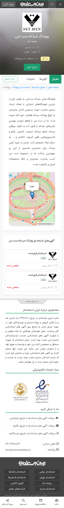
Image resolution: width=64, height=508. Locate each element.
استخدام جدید (47, 489)
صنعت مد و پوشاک (23, 58)
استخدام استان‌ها (17, 477)
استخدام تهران (47, 477)
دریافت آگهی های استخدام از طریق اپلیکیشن (33, 418)
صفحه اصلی (53, 87)
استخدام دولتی (47, 472)
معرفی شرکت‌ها (38, 87)
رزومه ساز (47, 483)
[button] (32, 195)
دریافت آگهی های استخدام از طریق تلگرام (34, 426)
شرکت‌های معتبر (17, 489)
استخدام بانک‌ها (17, 472)
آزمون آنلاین (17, 483)
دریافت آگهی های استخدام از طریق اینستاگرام (33, 433)
